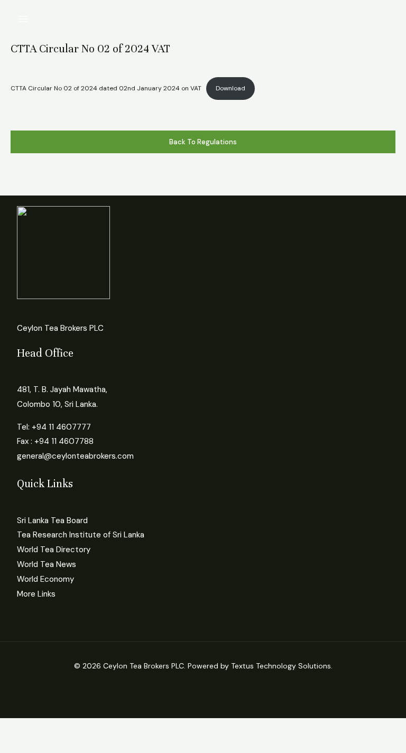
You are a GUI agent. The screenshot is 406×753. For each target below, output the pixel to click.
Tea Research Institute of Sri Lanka (80, 534)
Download (230, 88)
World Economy (45, 579)
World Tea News (46, 564)
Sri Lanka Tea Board (52, 520)
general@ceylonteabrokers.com (75, 456)
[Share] (83, 728)
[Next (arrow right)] (50, 745)
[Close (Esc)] (117, 728)
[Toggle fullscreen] (50, 728)
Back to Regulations (203, 141)
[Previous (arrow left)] (16, 745)
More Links (36, 594)
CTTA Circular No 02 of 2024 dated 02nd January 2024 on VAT (106, 88)
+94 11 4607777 (61, 427)
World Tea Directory (53, 549)
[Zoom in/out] (16, 728)
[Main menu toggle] (22, 19)
